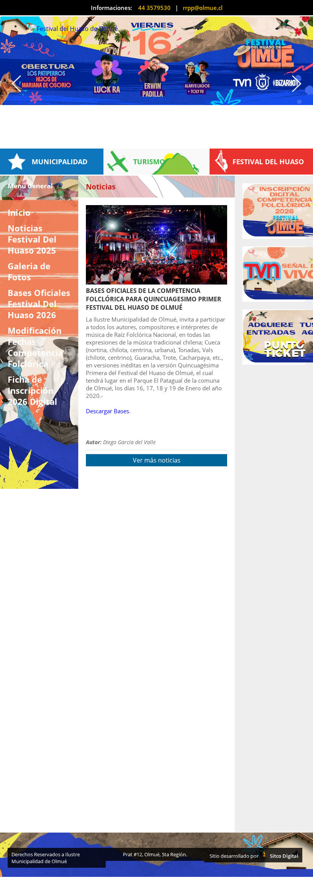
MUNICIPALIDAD (59, 161)
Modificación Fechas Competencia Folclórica (35, 347)
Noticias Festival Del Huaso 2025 (32, 239)
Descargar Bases (107, 411)
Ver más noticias (157, 460)
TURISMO (149, 161)
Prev (12, 83)
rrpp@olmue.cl (203, 7)
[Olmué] (156, 60)
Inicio (19, 212)
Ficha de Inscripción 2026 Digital (32, 390)
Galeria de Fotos (29, 271)
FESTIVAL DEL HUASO (268, 161)
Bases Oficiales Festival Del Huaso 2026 (39, 303)
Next (300, 83)
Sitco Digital (283, 855)
